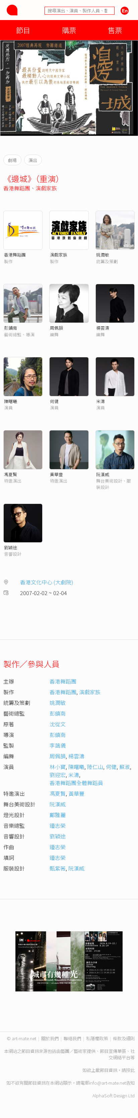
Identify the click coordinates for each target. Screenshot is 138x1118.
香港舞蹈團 (16, 188)
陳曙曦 (10, 401)
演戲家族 (46, 188)
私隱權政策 (97, 1038)
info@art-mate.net (107, 1083)
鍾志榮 (58, 825)
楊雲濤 (102, 328)
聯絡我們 (72, 1038)
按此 (130, 1070)
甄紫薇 (58, 868)
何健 (54, 401)
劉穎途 (10, 547)
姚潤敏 (102, 254)
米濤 (100, 401)
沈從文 (58, 724)
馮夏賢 (10, 474)
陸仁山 (95, 767)
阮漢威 (102, 474)
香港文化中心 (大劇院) (46, 582)
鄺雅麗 (58, 815)
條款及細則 (124, 1038)
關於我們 (50, 1038)
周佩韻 (56, 328)
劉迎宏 (58, 775)
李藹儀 (58, 745)
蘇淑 (124, 767)
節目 (23, 30)
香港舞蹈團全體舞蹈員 (76, 783)
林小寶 (58, 767)
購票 (69, 30)
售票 (115, 30)
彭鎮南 (10, 328)
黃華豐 (56, 474)
